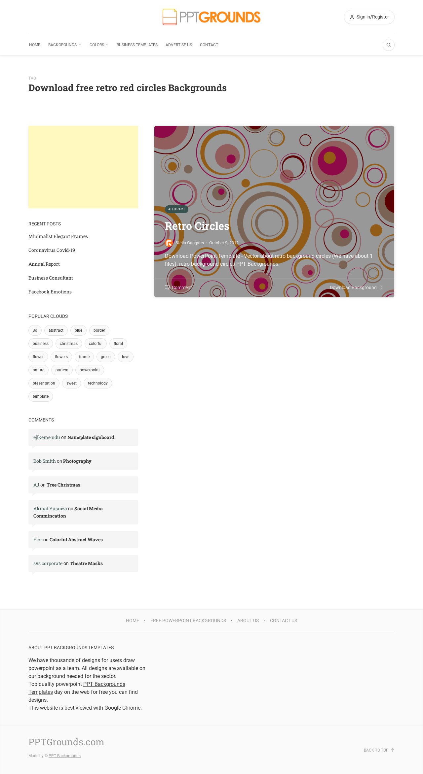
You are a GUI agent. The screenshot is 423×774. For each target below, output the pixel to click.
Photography (77, 461)
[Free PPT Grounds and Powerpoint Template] (211, 17)
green (106, 356)
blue (78, 330)
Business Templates (137, 45)
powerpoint (90, 370)
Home (34, 45)
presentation (44, 383)
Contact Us (283, 620)
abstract (56, 330)
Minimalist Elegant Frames (58, 236)
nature (38, 370)
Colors (97, 45)
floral (118, 343)
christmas (69, 343)
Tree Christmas (63, 485)
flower (38, 356)
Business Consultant (50, 278)
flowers (61, 356)
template (41, 396)
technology (98, 383)
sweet (71, 383)
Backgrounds (62, 45)
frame (84, 356)
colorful (95, 343)
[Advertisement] (83, 167)
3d (35, 330)
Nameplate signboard (90, 437)
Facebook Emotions (50, 291)
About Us (248, 620)
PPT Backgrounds (65, 756)
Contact (209, 45)
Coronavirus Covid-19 (51, 250)
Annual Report (44, 264)
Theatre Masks (86, 563)
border (99, 330)
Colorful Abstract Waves (76, 539)
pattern (62, 370)
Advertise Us (179, 45)
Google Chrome (122, 708)
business (41, 343)
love (125, 356)
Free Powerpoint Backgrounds (188, 620)
